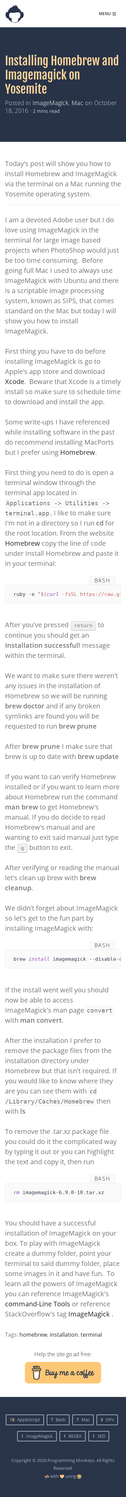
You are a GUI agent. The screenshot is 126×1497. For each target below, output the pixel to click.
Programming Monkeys (70, 1460)
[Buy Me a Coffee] (63, 1371)
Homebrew (77, 452)
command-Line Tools (37, 1303)
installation (64, 1334)
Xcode (14, 381)
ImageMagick (51, 103)
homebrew (33, 1334)
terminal (91, 1334)
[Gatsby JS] (79, 1476)
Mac (77, 103)
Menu (105, 14)
